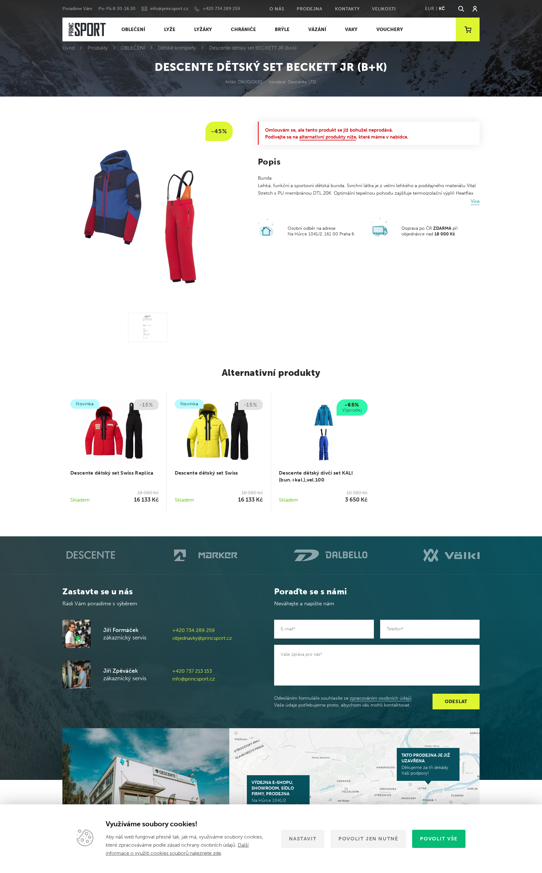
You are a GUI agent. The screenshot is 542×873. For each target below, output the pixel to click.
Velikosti (384, 9)
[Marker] (206, 555)
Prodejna (309, 9)
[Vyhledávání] (460, 8)
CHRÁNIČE (243, 29)
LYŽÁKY (203, 29)
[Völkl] (451, 555)
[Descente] (90, 555)
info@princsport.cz (169, 8)
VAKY (351, 29)
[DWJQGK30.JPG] (147, 327)
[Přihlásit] (475, 8)
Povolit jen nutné (368, 839)
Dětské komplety (177, 48)
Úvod (68, 48)
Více (475, 201)
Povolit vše (439, 839)
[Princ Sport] (87, 29)
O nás (276, 9)
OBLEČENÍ (133, 29)
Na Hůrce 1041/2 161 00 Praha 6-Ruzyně (275, 794)
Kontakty (347, 9)
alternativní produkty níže (327, 137)
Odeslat (456, 701)
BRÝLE (282, 29)
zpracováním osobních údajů (381, 698)
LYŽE (169, 29)
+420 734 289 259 (221, 8)
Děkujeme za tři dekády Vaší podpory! (425, 764)
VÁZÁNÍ (317, 29)
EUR (429, 8)
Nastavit (302, 839)
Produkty (98, 48)
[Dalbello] (330, 555)
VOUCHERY (389, 29)
